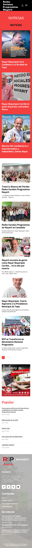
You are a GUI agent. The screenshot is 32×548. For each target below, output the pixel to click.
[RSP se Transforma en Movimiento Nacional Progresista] (16, 326)
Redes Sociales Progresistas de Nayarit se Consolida (16, 226)
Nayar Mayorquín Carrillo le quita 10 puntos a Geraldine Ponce (15, 107)
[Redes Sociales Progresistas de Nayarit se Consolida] (16, 211)
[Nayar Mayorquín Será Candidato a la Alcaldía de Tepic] (16, 44)
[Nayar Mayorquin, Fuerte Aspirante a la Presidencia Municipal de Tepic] (16, 288)
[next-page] (10, 357)
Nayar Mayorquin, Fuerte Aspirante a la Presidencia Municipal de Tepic (14, 304)
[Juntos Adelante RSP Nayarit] (16, 461)
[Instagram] (8, 487)
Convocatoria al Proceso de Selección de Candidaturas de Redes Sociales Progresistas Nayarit (15, 410)
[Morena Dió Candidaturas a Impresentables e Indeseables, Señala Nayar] (16, 128)
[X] (13, 487)
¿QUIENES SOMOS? (8, 445)
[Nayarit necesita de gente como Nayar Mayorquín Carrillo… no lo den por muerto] (16, 247)
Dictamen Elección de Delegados (15, 525)
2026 (3, 522)
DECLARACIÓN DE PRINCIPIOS (12, 437)
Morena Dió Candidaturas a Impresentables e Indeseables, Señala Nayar (15, 149)
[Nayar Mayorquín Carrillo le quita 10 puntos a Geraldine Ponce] (16, 86)
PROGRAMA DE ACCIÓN (10, 420)
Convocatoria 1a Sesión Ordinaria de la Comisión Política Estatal (15, 531)
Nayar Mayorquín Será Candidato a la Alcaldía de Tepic (14, 64)
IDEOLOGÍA (6, 428)
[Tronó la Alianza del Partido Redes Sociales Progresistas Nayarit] (16, 173)
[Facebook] (4, 487)
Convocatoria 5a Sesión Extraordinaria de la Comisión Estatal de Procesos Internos (14, 518)
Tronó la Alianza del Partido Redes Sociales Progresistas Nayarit (16, 189)
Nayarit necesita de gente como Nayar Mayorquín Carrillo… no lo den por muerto (14, 264)
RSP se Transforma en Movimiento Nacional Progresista (13, 342)
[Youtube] (18, 487)
